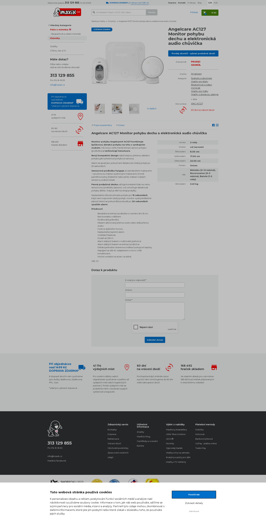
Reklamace (113, 439)
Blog (200, 3)
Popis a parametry (103, 125)
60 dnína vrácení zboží (59, 130)
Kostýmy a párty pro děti (177, 457)
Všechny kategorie (60, 25)
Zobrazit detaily (194, 503)
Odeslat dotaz (155, 340)
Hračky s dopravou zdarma (204, 94)
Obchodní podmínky (118, 448)
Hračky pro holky (199, 91)
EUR (216, 3)
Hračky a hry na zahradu (177, 452)
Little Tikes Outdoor (176, 434)
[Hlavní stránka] (67, 11)
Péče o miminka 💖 (60, 29)
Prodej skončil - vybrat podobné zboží (193, 53)
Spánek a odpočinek (201, 78)
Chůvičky (55, 38)
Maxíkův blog (143, 436)
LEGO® (169, 439)
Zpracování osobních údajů (118, 455)
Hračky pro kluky (199, 81)
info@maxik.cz (57, 85)
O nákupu (191, 3)
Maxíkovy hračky (98, 21)
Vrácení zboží (114, 443)
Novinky (170, 443)
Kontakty (112, 429)
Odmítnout (194, 511)
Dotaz (121, 125)
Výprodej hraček (174, 448)
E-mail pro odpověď (135, 280)
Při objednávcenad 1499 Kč (65, 101)
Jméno (128, 290)
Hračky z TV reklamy (176, 462)
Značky (53, 46)
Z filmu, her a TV (58, 50)
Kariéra (140, 446)
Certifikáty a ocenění (147, 441)
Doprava (112, 434)
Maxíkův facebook (57, 460)
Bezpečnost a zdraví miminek (66, 34)
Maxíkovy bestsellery (176, 429)
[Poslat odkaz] (217, 125)
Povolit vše (194, 494)
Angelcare (196, 73)
